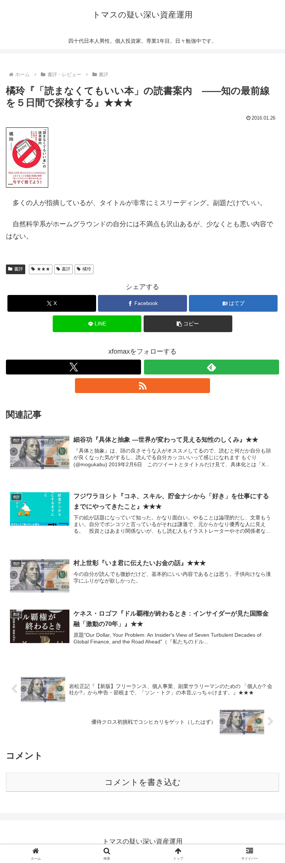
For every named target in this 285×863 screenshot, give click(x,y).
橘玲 (86, 269)
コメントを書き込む (143, 782)
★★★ (43, 269)
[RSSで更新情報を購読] (142, 385)
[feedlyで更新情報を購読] (211, 367)
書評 (18, 269)
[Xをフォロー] (73, 367)
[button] (188, 323)
